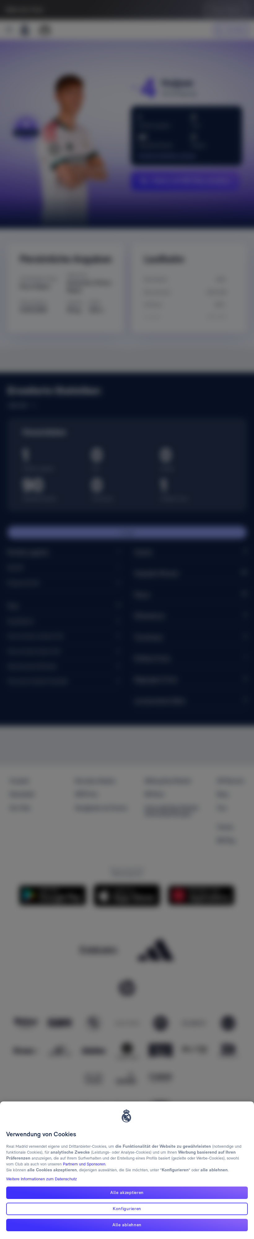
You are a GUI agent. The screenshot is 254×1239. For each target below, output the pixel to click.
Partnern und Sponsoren (84, 1164)
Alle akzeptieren (127, 1192)
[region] (127, 1170)
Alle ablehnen (127, 1224)
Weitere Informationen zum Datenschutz (41, 1179)
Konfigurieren (127, 1208)
